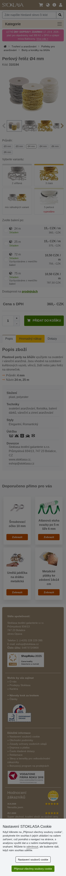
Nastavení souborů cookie (33, 859)
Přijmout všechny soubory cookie (33, 868)
